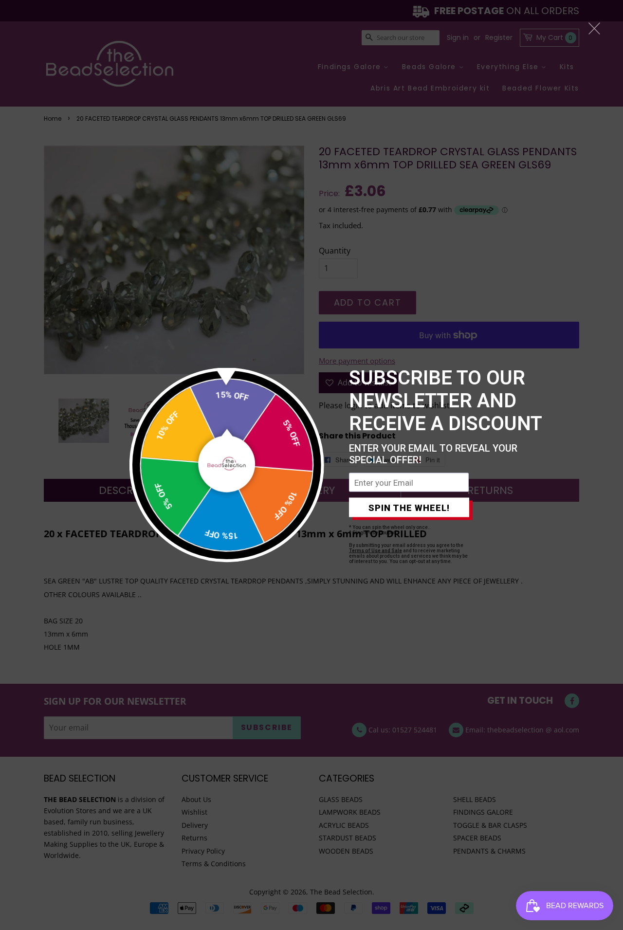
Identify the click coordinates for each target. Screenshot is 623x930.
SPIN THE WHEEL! (409, 507)
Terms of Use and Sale (375, 550)
